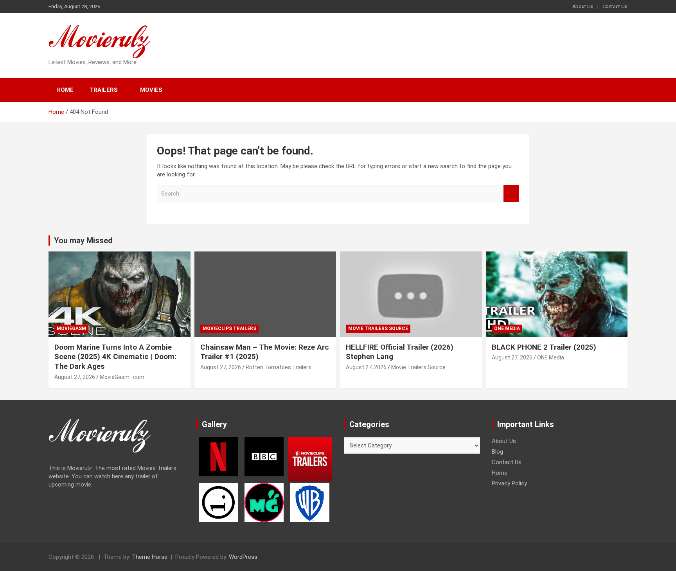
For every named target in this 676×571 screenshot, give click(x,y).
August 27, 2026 (74, 377)
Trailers (103, 89)
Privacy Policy (509, 483)
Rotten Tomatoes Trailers (278, 367)
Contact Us (614, 6)
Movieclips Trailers (229, 328)
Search (511, 194)
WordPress (243, 556)
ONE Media (507, 328)
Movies (151, 89)
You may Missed (83, 240)
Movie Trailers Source (378, 328)
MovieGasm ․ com (122, 377)
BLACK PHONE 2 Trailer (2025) (544, 347)
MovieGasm (71, 328)
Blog (497, 451)
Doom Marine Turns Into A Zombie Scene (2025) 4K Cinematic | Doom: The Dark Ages (115, 357)
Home (65, 89)
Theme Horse (149, 556)
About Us (582, 6)
